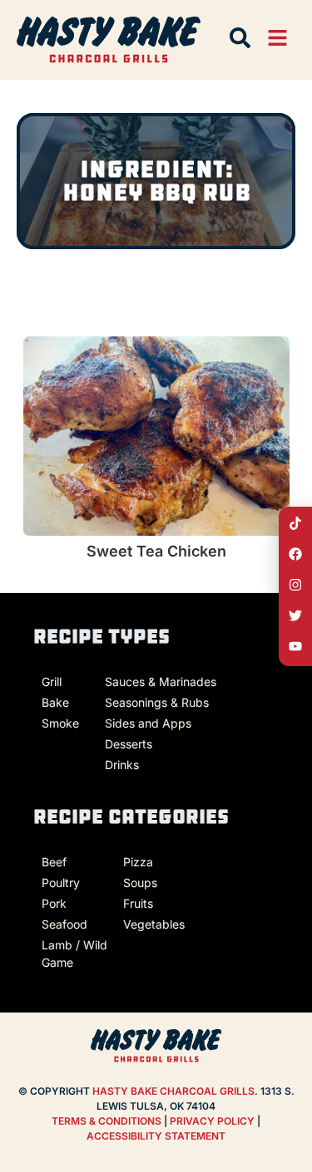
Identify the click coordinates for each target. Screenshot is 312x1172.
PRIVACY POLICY (213, 1121)
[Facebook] (295, 554)
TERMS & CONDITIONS (106, 1121)
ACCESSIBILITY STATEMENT (156, 1136)
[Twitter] (295, 615)
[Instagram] (295, 584)
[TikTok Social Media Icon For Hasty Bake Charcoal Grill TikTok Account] (295, 523)
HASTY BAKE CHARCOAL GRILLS (173, 1091)
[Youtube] (295, 646)
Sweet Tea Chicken (156, 551)
